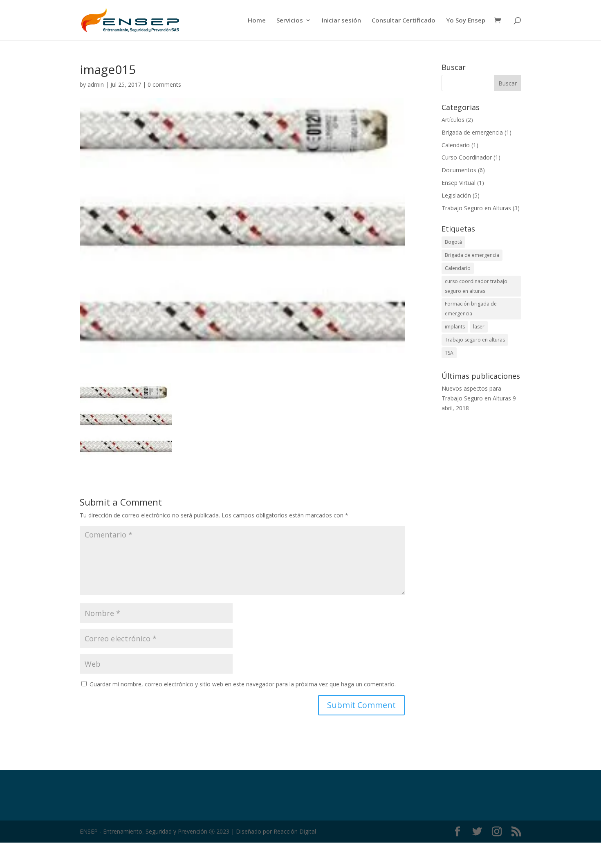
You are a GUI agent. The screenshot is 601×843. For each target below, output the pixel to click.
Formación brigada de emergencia (471, 308)
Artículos (453, 120)
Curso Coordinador (467, 157)
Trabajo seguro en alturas (475, 339)
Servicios (289, 20)
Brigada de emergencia (472, 132)
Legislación (456, 195)
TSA (449, 352)
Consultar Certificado (403, 20)
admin (95, 84)
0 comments (164, 84)
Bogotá (453, 241)
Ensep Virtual (458, 183)
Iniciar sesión (341, 20)
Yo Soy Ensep (465, 20)
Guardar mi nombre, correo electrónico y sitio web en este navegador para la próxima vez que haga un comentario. (243, 684)
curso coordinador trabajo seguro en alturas (476, 286)
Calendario (456, 145)
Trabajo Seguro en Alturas (476, 208)
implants (455, 326)
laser (478, 326)
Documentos (459, 170)
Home (257, 20)
